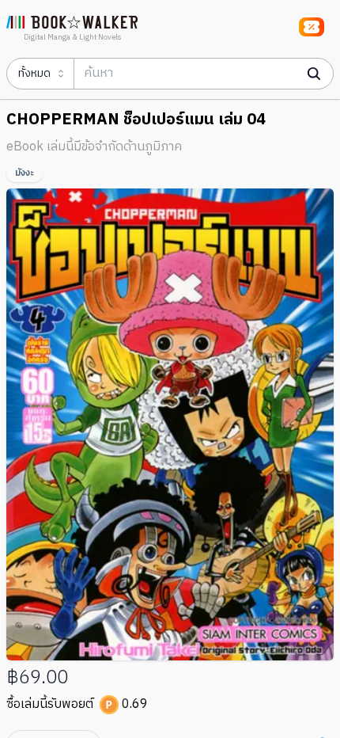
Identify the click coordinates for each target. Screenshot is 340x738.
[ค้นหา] (313, 73)
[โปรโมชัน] (311, 27)
